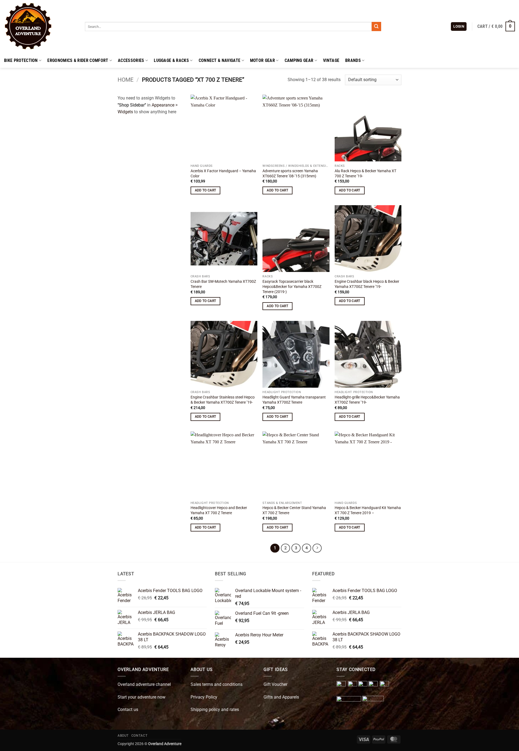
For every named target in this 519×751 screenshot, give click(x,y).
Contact (139, 735)
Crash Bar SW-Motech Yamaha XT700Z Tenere (223, 284)
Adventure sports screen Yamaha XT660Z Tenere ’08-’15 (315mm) (290, 173)
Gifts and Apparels (281, 697)
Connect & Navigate (220, 60)
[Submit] (376, 26)
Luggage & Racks (171, 60)
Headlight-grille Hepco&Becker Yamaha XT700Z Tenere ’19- (367, 400)
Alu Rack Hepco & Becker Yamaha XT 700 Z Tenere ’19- (365, 173)
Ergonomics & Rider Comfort (77, 60)
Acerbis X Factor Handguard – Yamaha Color (223, 173)
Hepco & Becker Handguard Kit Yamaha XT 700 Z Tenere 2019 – (368, 510)
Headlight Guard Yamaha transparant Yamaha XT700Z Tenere (294, 400)
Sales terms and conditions (216, 684)
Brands (353, 60)
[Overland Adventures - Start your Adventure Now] (40, 26)
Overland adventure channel (144, 684)
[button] (459, 26)
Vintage (331, 60)
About (123, 735)
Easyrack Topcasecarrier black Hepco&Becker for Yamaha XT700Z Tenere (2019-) (291, 286)
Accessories (131, 60)
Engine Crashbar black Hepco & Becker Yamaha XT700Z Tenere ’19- (367, 284)
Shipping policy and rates (215, 709)
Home (126, 80)
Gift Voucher (275, 684)
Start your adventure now (141, 697)
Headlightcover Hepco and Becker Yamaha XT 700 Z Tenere (219, 510)
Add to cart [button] (205, 190)
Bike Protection (21, 60)
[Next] (317, 548)
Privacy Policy (204, 697)
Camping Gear (299, 60)
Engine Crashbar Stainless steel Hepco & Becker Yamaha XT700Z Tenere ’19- (223, 400)
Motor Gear (262, 60)
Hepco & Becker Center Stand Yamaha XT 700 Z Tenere (294, 510)
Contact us (128, 709)
